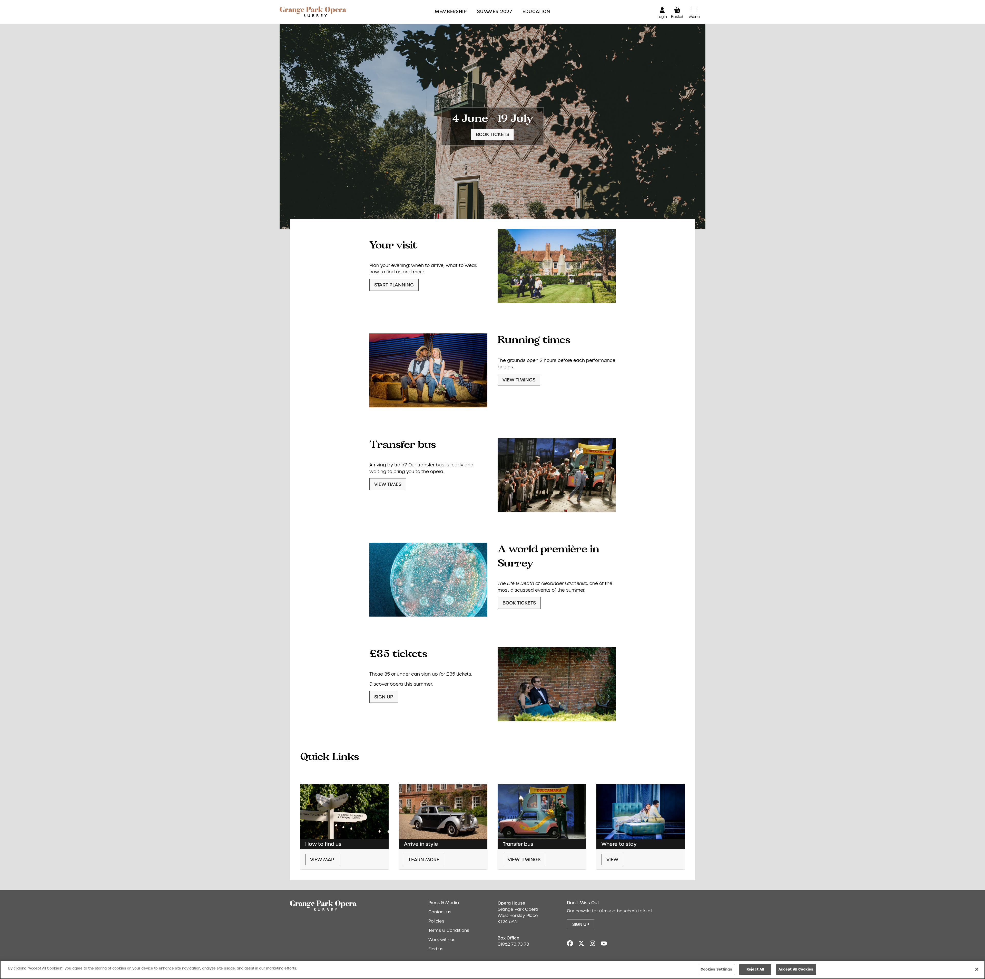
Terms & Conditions (448, 930)
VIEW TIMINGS (519, 380)
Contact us (439, 912)
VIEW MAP (322, 859)
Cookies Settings (716, 969)
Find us (435, 949)
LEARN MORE (424, 859)
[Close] (976, 969)
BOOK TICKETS (519, 603)
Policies (436, 921)
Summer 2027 (494, 11)
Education (536, 11)
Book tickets (492, 134)
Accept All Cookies (796, 969)
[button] (694, 11)
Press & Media (443, 902)
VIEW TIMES (387, 484)
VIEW (612, 859)
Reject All (755, 969)
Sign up (383, 697)
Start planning (394, 285)
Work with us (441, 939)
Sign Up (580, 924)
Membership (451, 11)
